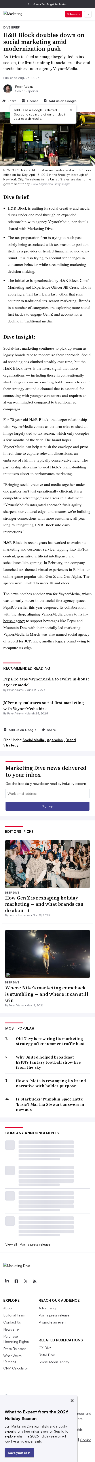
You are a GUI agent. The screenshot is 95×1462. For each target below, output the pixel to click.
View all (11, 1244)
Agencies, (56, 740)
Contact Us (12, 1322)
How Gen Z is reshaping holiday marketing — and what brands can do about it (44, 904)
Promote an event (53, 1322)
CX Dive (45, 1348)
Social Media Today (54, 1362)
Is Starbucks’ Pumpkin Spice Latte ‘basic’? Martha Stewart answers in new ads (50, 1104)
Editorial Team (14, 1315)
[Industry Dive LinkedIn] (6, 1281)
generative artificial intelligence (42, 556)
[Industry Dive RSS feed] (34, 1281)
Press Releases (14, 1348)
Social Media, (34, 740)
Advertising (47, 1308)
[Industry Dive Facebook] (16, 1281)
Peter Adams (24, 86)
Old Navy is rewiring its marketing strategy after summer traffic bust (50, 1041)
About (8, 1308)
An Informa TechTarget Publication (47, 4)
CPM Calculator (15, 1368)
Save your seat (19, 1452)
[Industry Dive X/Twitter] (25, 1281)
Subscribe (73, 14)
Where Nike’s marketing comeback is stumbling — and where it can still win (46, 994)
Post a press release (35, 1244)
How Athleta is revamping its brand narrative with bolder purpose (51, 1083)
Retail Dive (47, 1355)
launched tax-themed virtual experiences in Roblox (43, 569)
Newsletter (11, 1329)
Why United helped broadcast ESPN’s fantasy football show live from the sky (48, 1062)
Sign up (47, 806)
